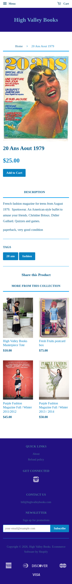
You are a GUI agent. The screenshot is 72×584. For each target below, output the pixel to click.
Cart (66, 3)
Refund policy (36, 459)
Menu (12, 3)
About (36, 453)
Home (19, 46)
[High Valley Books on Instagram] (36, 480)
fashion (27, 256)
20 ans (10, 256)
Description (34, 192)
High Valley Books (36, 20)
